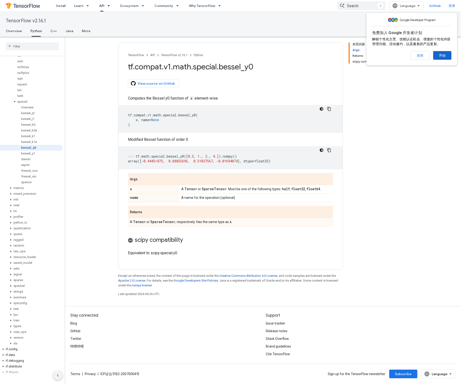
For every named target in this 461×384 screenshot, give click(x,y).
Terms (75, 374)
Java (69, 31)
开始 (442, 55)
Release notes (276, 331)
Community (163, 6)
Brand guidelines (278, 346)
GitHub (435, 6)
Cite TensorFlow (278, 354)
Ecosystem (129, 6)
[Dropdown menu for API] (110, 6)
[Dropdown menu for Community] (179, 6)
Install (61, 6)
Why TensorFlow (202, 6)
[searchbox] (32, 46)
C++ (53, 31)
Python (36, 31)
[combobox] (361, 5)
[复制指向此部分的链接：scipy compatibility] (188, 240)
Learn (78, 6)
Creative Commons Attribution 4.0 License (248, 276)
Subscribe (403, 374)
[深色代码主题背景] (321, 109)
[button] (31, 102)
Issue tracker (275, 323)
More (86, 31)
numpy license (142, 285)
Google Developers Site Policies (196, 280)
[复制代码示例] (329, 109)
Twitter (75, 339)
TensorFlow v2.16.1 (26, 21)
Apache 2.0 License (131, 280)
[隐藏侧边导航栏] (58, 375)
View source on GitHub (156, 83)
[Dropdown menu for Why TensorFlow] (221, 6)
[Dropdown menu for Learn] (89, 6)
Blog (73, 323)
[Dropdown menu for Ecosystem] (144, 6)
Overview (14, 31)
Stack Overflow (277, 339)
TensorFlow (136, 55)
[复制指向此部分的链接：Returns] (147, 212)
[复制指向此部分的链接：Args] (142, 179)
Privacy (90, 374)
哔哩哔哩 (77, 346)
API (101, 6)
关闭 (420, 55)
